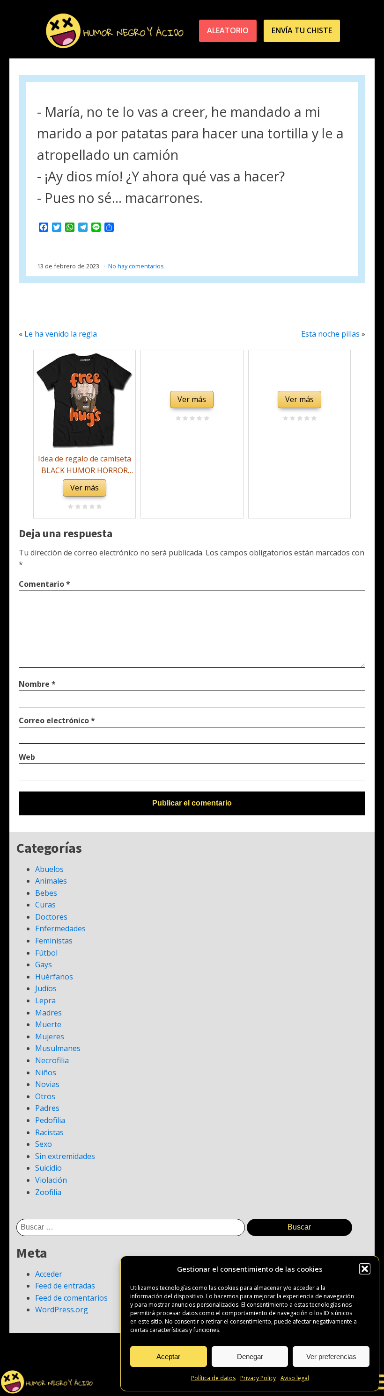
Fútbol (46, 953)
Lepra (45, 1000)
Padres (47, 1108)
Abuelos (49, 869)
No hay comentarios (136, 266)
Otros (45, 1096)
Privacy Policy (258, 1378)
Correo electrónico (57, 720)
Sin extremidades (65, 1156)
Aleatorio (228, 30)
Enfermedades (60, 928)
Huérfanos (54, 976)
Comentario (44, 584)
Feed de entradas (65, 1286)
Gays (43, 964)
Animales (51, 881)
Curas (45, 904)
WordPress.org (61, 1309)
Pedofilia (50, 1120)
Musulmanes (58, 1048)
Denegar (250, 1356)
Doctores (51, 917)
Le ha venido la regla (60, 334)
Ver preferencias (331, 1356)
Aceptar (168, 1356)
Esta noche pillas (330, 334)
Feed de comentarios (71, 1298)
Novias (47, 1084)
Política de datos (213, 1378)
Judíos (46, 988)
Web (27, 757)
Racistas (49, 1132)
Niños (45, 1072)
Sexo (43, 1144)
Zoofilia (48, 1192)
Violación (51, 1180)
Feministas (54, 940)
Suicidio (48, 1168)
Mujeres (49, 1036)
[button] (364, 1269)
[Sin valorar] (97, 507)
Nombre (37, 684)
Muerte (48, 1024)
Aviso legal (295, 1378)
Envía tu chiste (302, 30)
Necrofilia (52, 1060)
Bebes (46, 893)
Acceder (48, 1274)
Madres (48, 1012)
